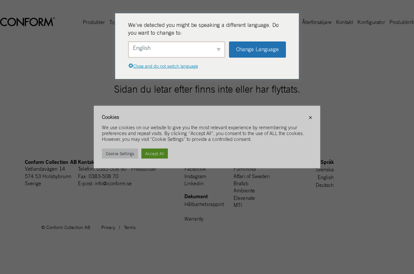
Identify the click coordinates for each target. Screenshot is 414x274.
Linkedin (194, 183)
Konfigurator (371, 22)
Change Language (257, 49)
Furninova (245, 169)
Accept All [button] (154, 153)
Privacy (108, 227)
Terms (130, 227)
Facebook (195, 169)
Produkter (94, 22)
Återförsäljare (317, 22)
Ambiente (244, 190)
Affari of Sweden (252, 176)
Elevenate (244, 198)
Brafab (241, 183)
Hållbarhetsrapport (204, 204)
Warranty (194, 219)
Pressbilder (143, 169)
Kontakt (344, 22)
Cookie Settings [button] (120, 153)
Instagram (195, 176)
